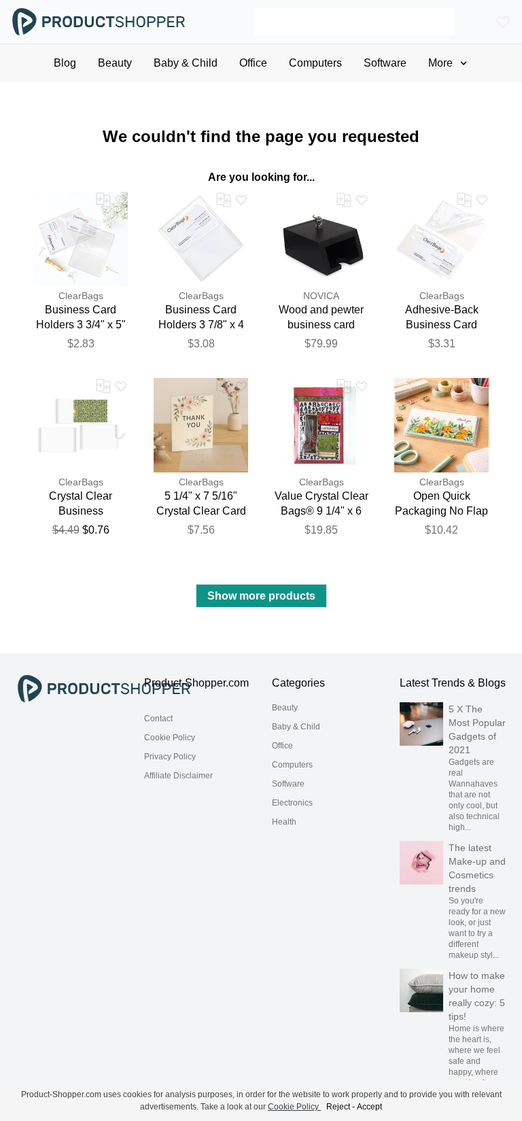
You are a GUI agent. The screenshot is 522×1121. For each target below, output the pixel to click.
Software (288, 784)
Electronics (292, 803)
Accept (369, 1106)
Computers (292, 765)
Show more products (261, 596)
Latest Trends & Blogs (453, 683)
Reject (338, 1106)
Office (282, 746)
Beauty (285, 707)
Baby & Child (296, 726)
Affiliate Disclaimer (178, 775)
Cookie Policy (169, 737)
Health (284, 822)
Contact (158, 718)
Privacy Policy (170, 756)
